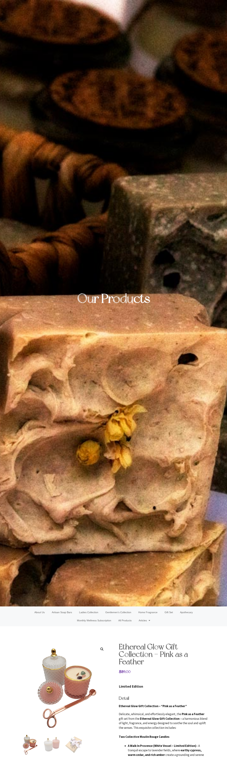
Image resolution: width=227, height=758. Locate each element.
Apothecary (186, 612)
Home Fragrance (147, 612)
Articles (143, 620)
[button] (102, 649)
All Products (125, 620)
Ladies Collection (88, 612)
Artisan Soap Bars (62, 612)
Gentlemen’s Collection (118, 612)
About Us (39, 612)
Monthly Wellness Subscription (94, 620)
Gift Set (169, 612)
